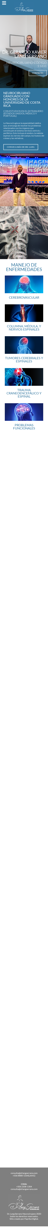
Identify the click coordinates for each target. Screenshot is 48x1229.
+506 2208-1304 (24, 1186)
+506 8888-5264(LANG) (24, 1175)
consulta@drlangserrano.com (24, 1173)
